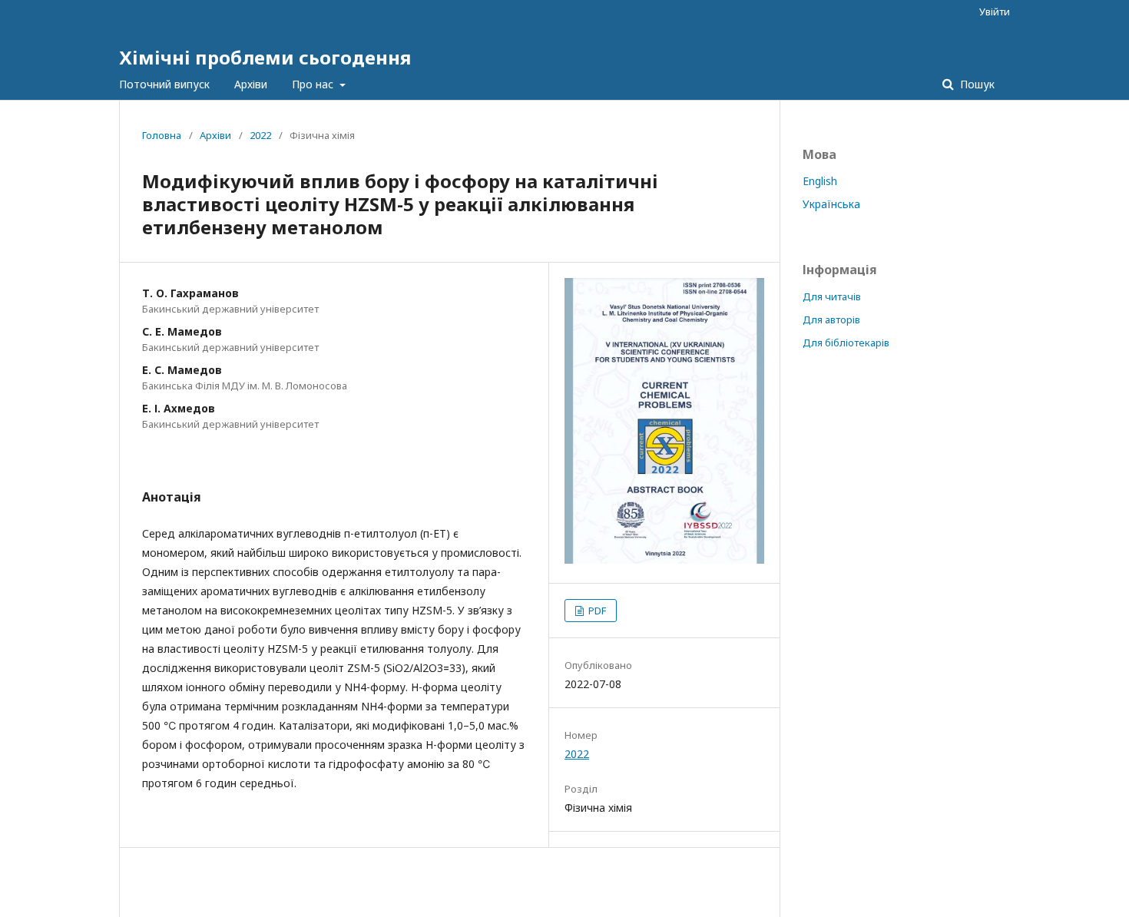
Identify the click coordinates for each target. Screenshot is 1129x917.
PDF (596, 610)
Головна (161, 135)
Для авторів (831, 319)
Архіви (250, 84)
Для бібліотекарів (846, 342)
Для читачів (832, 296)
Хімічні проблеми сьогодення (265, 57)
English (820, 181)
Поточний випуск (164, 84)
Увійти (994, 11)
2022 (260, 135)
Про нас (314, 84)
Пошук (976, 84)
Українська (831, 204)
